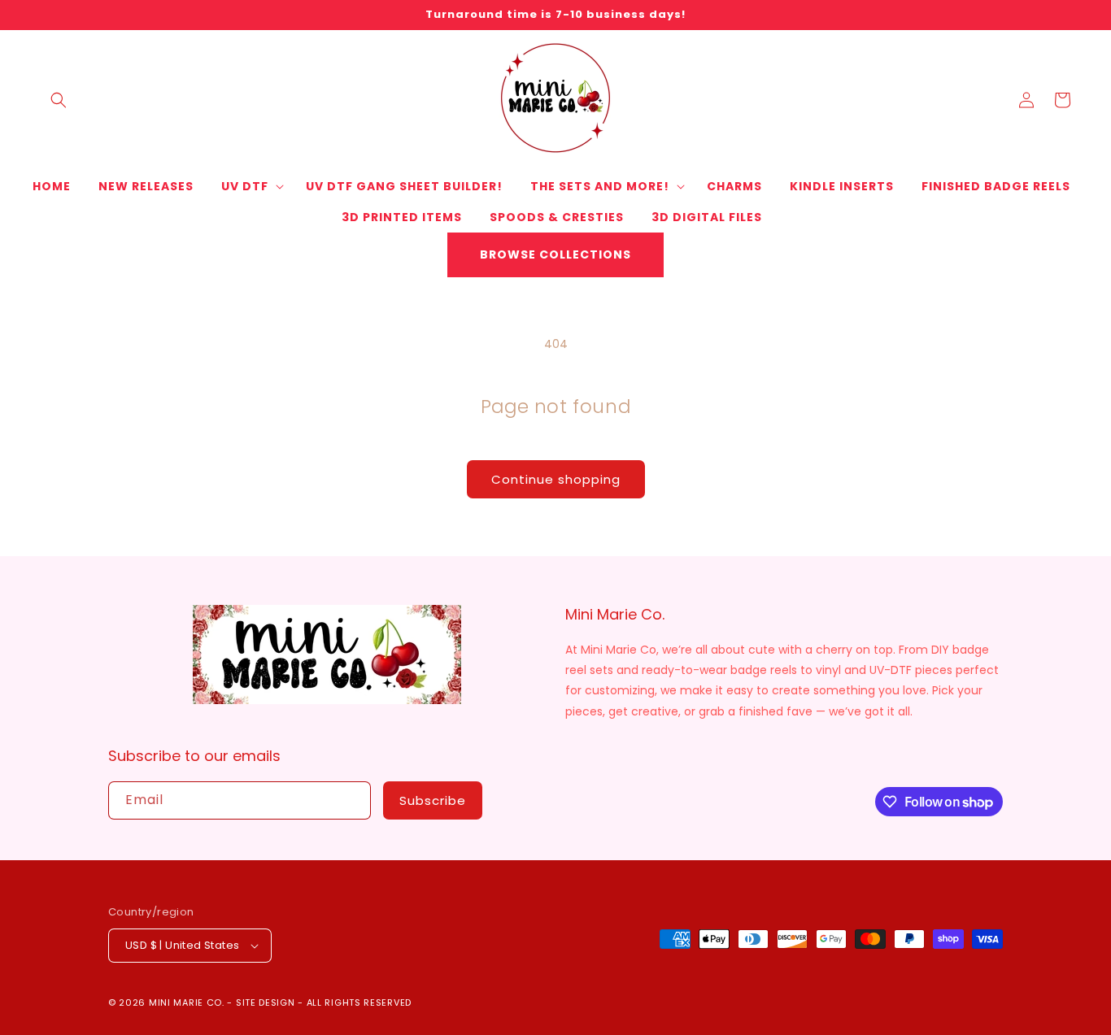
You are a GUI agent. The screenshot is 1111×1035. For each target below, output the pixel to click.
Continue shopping (556, 479)
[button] (58, 100)
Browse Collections (555, 254)
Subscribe (432, 800)
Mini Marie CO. (186, 1002)
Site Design (265, 1002)
